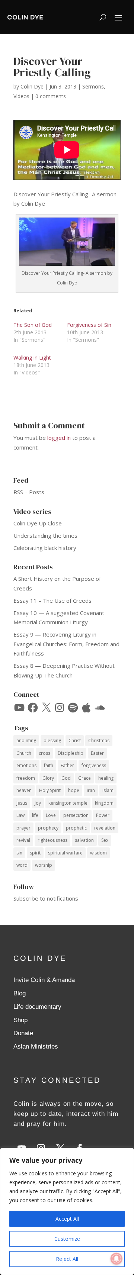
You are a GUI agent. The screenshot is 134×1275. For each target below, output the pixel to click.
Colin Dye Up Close (37, 523)
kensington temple (67, 803)
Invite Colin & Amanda (44, 979)
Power (102, 815)
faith (48, 765)
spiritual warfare (65, 853)
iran (91, 790)
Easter (97, 753)
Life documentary (37, 1006)
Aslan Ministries (35, 1046)
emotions (26, 765)
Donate (23, 1033)
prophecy (48, 828)
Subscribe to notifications (45, 898)
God (66, 778)
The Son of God (32, 324)
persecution (76, 815)
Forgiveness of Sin (89, 324)
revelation (104, 828)
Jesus (21, 803)
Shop (20, 1020)
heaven (24, 790)
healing (106, 778)
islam (108, 790)
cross (44, 753)
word (22, 865)
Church (23, 753)
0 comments (50, 96)
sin (19, 853)
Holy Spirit (50, 790)
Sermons (93, 86)
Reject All (67, 1258)
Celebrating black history (44, 547)
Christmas (98, 740)
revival (23, 840)
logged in (59, 437)
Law (20, 815)
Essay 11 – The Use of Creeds (52, 600)
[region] (67, 1211)
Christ (74, 740)
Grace (84, 778)
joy (38, 803)
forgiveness (94, 765)
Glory (48, 778)
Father (67, 765)
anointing (26, 740)
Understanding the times (45, 535)
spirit (35, 853)
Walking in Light (32, 357)
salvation (84, 840)
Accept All (67, 1218)
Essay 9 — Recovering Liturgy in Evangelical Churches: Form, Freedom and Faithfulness (66, 644)
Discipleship (70, 753)
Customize (67, 1238)
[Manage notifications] (116, 1259)
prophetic (76, 828)
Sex (104, 840)
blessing (52, 740)
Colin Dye (32, 86)
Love (51, 815)
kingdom (104, 803)
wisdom (98, 853)
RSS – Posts (28, 492)
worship (43, 865)
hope (73, 790)
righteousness (52, 840)
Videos (21, 96)
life (35, 815)
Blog (19, 993)
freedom (25, 778)
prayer (23, 828)
